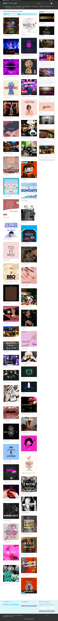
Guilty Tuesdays (6, 440)
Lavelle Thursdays (7, 302)
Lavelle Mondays (25, 221)
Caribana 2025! (42, 6)
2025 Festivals (48, 6)
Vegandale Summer (7, 238)
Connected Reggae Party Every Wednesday (29, 472)
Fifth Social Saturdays (26, 137)
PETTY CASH (42, 139)
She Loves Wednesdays (26, 413)
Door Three (6, 137)
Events (13, 6)
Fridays (5, 381)
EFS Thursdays (6, 174)
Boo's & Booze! (24, 594)
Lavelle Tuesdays (7, 259)
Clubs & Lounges (8, 6)
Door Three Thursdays (26, 75)
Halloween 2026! (19, 6)
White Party (24, 34)
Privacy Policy (20, 615)
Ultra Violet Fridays (25, 54)
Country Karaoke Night (26, 533)
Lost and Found (42, 96)
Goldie (41, 112)
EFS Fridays (6, 322)
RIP (52, 6)
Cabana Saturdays (7, 195)
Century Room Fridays (8, 35)
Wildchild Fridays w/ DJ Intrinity (27, 116)
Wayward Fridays (7, 499)
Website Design (5, 616)
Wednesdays (6, 366)
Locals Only (42, 125)
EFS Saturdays (24, 327)
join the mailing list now (47, 611)
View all (11, 604)
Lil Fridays (23, 452)
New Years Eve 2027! (26, 6)
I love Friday (6, 561)
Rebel (41, 77)
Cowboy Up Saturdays (8, 117)
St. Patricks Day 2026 (34, 6)
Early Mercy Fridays (25, 157)
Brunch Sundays (24, 200)
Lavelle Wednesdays (25, 284)
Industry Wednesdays (25, 263)
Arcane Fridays (6, 351)
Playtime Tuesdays (25, 574)
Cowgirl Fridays (7, 541)
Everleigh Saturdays (7, 460)
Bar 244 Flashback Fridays (8, 55)
